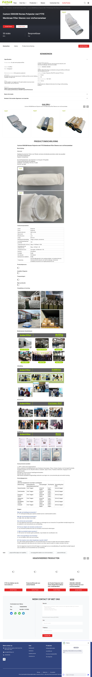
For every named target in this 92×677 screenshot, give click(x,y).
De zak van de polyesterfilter (19, 7)
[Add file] (64, 674)
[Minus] (88, 643)
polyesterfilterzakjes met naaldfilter (18, 552)
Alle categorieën (49, 656)
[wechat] (19, 613)
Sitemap (38, 672)
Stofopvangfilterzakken (50, 648)
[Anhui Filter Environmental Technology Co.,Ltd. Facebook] (4, 659)
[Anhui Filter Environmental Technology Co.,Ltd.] (7, 2)
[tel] (27, 613)
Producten (9, 7)
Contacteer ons (32, 656)
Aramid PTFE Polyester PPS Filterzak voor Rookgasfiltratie (56, 584)
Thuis (4, 7)
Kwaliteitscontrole (32, 653)
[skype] (23, 613)
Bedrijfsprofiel (31, 648)
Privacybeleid (52, 672)
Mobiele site (45, 672)
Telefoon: (45, 627)
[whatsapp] (15, 613)
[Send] (88, 674)
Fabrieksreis (31, 650)
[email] (11, 613)
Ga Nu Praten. (8, 26)
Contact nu (47, 635)
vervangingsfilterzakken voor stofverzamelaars (42, 552)
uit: (44, 620)
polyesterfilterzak (61, 552)
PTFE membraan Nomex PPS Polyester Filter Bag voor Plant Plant (12, 584)
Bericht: (45, 603)
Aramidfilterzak (49, 651)
